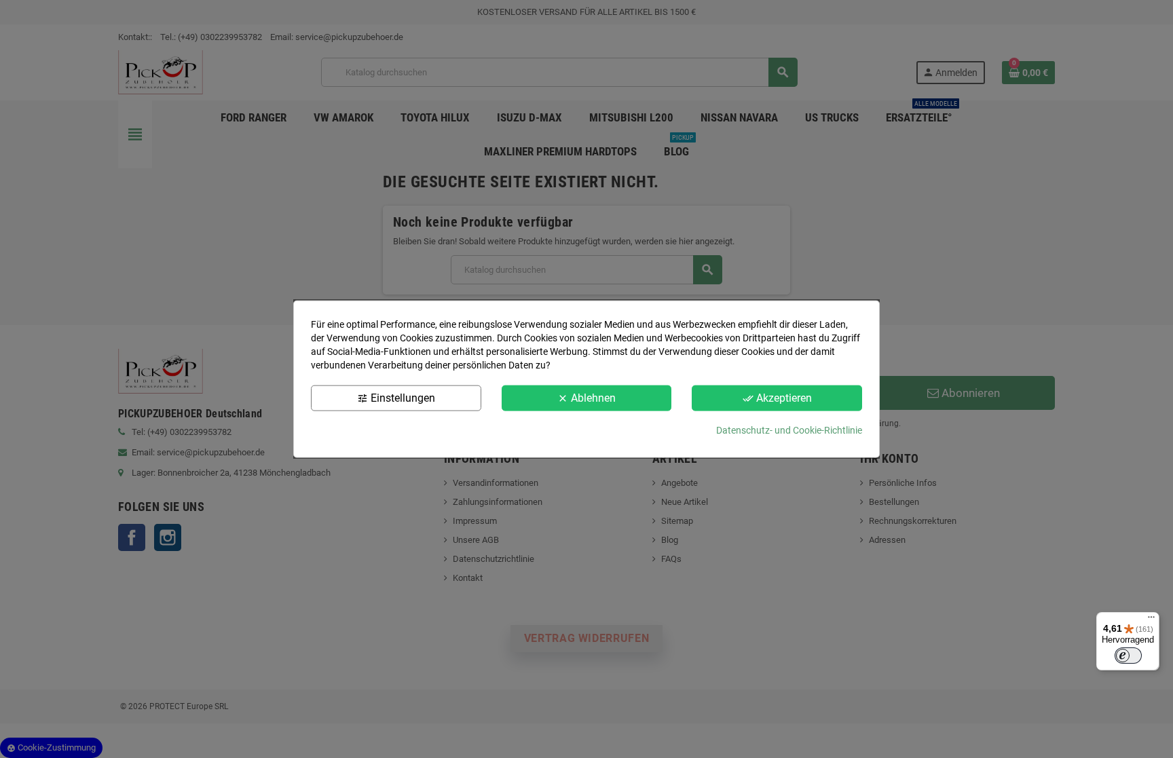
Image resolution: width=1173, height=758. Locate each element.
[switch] (1128, 655)
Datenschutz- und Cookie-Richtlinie (789, 430)
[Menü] (1151, 620)
